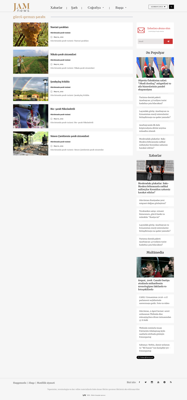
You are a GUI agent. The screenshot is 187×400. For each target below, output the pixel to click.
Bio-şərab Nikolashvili (62, 109)
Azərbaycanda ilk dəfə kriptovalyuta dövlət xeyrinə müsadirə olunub (152, 128)
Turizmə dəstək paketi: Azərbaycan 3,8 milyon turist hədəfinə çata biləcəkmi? (152, 100)
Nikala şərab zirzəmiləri (63, 54)
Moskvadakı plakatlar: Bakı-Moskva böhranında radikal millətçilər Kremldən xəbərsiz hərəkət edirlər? (153, 143)
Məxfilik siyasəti (46, 383)
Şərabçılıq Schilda (59, 81)
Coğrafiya (94, 7)
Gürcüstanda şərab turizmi (60, 33)
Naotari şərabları (59, 27)
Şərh (74, 8)
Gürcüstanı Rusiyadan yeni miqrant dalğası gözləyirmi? (152, 202)
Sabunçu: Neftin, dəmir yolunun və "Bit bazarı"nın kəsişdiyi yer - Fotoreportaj (154, 348)
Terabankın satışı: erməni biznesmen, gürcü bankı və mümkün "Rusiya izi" (152, 214)
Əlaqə (32, 383)
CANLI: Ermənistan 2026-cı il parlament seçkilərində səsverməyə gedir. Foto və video (154, 300)
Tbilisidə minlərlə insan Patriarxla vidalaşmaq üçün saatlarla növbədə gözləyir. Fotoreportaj (152, 332)
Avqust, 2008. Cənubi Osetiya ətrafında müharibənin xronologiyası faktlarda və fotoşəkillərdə (153, 285)
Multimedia (155, 252)
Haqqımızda (19, 383)
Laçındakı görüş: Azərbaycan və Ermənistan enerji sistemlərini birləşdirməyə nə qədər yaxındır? (155, 114)
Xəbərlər (56, 8)
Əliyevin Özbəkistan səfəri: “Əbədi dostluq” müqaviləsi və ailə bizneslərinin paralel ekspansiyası (154, 85)
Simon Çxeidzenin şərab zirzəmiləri (69, 136)
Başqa (119, 7)
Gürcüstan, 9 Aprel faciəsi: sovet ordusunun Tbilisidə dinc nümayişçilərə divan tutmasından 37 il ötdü (155, 315)
